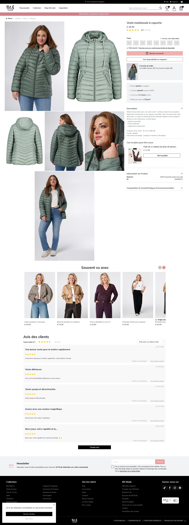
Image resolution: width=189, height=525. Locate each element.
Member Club (126, 492)
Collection (18, 18)
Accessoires (47, 499)
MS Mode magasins (129, 486)
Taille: (129, 38)
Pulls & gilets (47, 495)
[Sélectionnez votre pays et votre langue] (181, 1)
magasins (175, 2)
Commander (86, 489)
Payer (84, 492)
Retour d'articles (88, 499)
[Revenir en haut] (185, 521)
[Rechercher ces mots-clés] (160, 8)
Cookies (125, 508)
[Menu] (177, 498)
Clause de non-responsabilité (132, 505)
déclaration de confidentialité (130, 471)
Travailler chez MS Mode (130, 489)
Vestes (25, 18)
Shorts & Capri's (12, 502)
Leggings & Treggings (50, 486)
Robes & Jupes (11, 489)
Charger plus (94, 447)
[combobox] (145, 8)
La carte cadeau (87, 502)
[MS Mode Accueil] (10, 8)
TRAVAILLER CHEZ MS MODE (174, 520)
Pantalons (9, 499)
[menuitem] (23, 8)
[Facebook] (169, 487)
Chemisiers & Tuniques (51, 489)
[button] (24, 8)
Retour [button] (10, 18)
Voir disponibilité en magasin (155, 59)
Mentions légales (128, 502)
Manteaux (33, 18)
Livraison (85, 495)
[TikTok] (164, 487)
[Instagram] (174, 487)
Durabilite (125, 499)
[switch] (175, 500)
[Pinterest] (180, 487)
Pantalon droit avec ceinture (133, 322)
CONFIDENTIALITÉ (134, 520)
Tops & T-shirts (11, 492)
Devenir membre (29, 514)
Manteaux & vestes (49, 492)
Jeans (8, 495)
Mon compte (86, 505)
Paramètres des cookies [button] (130, 511)
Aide (83, 486)
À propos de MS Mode (130, 495)
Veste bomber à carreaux (34, 322)
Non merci (29, 519)
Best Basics (10, 486)
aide (167, 2)
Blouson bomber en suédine (68, 322)
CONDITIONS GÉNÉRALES (153, 520)
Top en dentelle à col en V (100, 322)
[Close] (54, 505)
